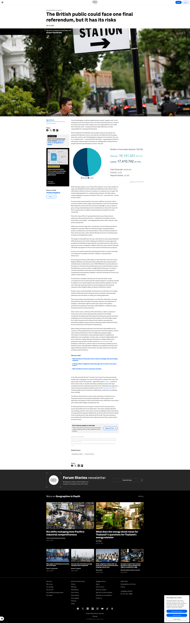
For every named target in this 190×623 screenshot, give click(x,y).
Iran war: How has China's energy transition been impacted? (81, 564)
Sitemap (95, 616)
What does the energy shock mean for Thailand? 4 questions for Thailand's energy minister (117, 534)
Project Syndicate (54, 32)
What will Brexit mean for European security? (87, 369)
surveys (106, 381)
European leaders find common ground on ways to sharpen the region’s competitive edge (131, 565)
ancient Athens (105, 341)
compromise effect (109, 388)
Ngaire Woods (50, 120)
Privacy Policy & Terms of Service (95, 613)
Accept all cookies (177, 615)
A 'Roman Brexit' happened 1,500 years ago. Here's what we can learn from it (94, 364)
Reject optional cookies (176, 611)
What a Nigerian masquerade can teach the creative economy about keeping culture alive (107, 565)
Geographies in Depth (54, 10)
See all (141, 496)
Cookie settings (176, 619)
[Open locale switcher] (2, 619)
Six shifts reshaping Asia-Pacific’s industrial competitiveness (65, 533)
